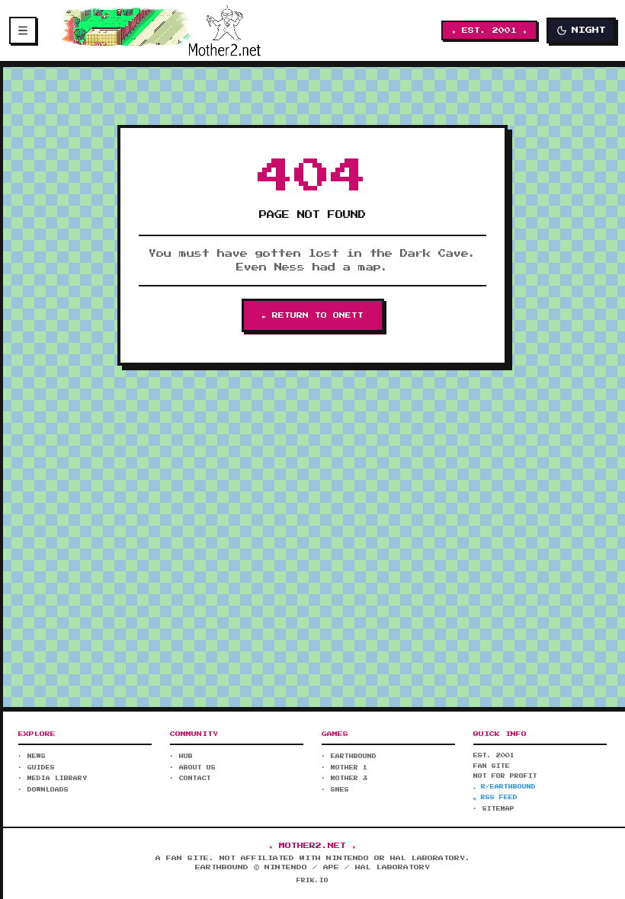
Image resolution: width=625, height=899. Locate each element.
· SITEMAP (493, 809)
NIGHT (589, 30)
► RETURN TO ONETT (313, 315)
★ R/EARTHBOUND (504, 787)
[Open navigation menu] (23, 30)
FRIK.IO (312, 880)
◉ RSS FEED (495, 797)
